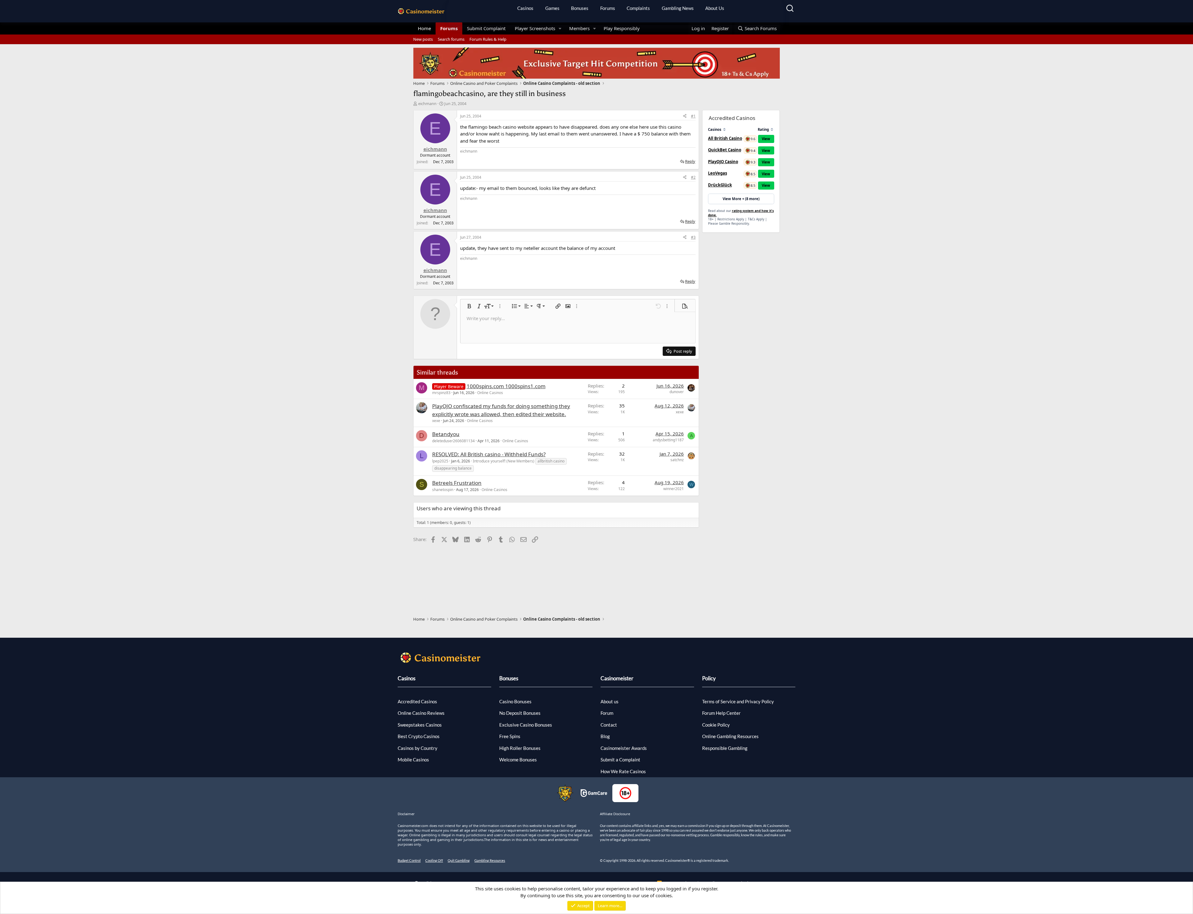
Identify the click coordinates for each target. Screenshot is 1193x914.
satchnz (677, 459)
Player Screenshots (535, 28)
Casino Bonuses (515, 701)
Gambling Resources (489, 860)
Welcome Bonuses (518, 759)
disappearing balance (453, 468)
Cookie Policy (716, 725)
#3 (693, 237)
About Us (714, 8)
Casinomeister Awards (624, 748)
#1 (693, 116)
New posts (423, 39)
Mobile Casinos (413, 759)
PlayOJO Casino (723, 161)
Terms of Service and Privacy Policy (738, 701)
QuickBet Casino (724, 150)
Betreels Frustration (457, 482)
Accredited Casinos (417, 701)
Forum (607, 713)
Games (552, 8)
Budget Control (409, 860)
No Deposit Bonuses (520, 713)
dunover (677, 391)
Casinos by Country (417, 748)
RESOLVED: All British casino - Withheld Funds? (489, 454)
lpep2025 (440, 461)
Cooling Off (434, 860)
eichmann (427, 103)
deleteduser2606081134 (453, 440)
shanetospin (442, 489)
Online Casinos (490, 392)
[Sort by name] (724, 129)
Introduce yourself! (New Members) (503, 461)
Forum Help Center (721, 713)
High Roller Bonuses (520, 748)
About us (610, 701)
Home (424, 28)
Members (579, 28)
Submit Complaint (486, 28)
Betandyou (445, 434)
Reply (690, 161)
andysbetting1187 (668, 440)
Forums (607, 8)
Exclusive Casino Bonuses (525, 725)
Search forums (451, 39)
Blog (605, 736)
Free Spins (509, 736)
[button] (560, 28)
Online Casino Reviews (421, 713)
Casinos (525, 8)
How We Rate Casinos (623, 771)
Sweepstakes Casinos (420, 725)
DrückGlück (720, 185)
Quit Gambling (459, 860)
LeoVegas (717, 173)
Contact (609, 725)
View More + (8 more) (741, 198)
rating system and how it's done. (741, 213)
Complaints (638, 8)
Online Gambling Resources (730, 736)
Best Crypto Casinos (419, 736)
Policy (709, 678)
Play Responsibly (622, 28)
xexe (436, 420)
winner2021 (673, 488)
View (766, 138)
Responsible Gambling (724, 748)
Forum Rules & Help (487, 39)
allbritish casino (551, 461)
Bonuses (579, 8)
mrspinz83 (441, 392)
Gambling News (678, 8)
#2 (693, 177)
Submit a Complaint (620, 759)
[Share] (685, 116)
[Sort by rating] (772, 129)
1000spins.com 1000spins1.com (506, 386)
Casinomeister (617, 678)
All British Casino (725, 138)
